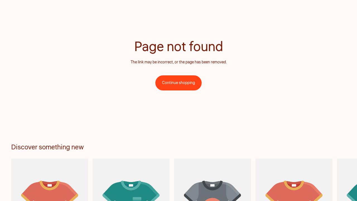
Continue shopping (178, 83)
